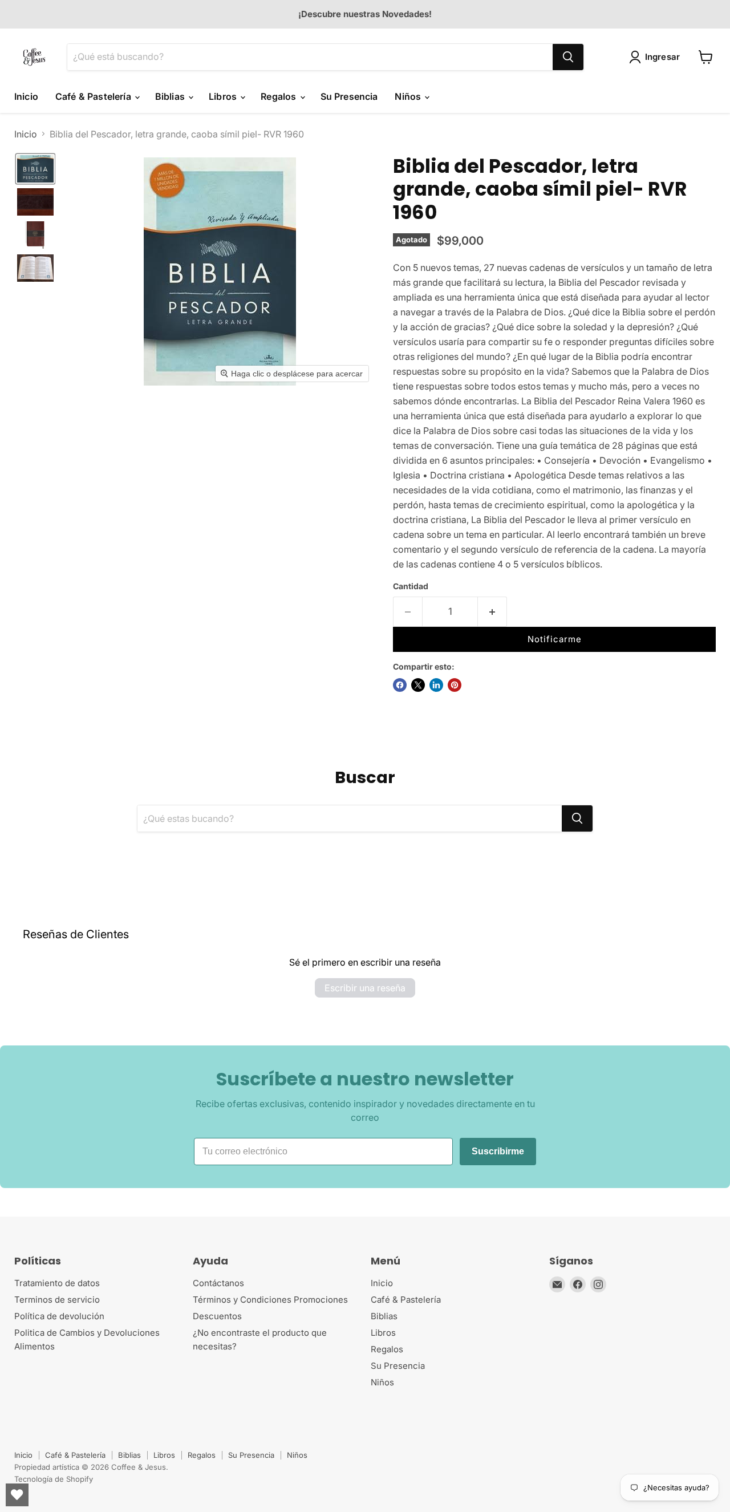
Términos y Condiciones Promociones (270, 1299)
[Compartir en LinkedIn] (436, 685)
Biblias (171, 96)
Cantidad (410, 586)
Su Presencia (349, 96)
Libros (224, 96)
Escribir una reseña (365, 988)
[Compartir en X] (418, 685)
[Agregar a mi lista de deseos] (527, 615)
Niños (409, 96)
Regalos (279, 96)
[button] (657, 57)
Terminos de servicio (57, 1299)
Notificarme (555, 639)
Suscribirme (498, 1151)
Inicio (26, 96)
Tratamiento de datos (57, 1283)
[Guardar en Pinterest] (454, 685)
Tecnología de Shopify (53, 1478)
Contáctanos (218, 1283)
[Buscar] (568, 57)
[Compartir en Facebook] (400, 685)
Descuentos (217, 1316)
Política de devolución (59, 1316)
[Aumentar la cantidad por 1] (492, 612)
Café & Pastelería (94, 96)
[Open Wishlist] (17, 1494)
